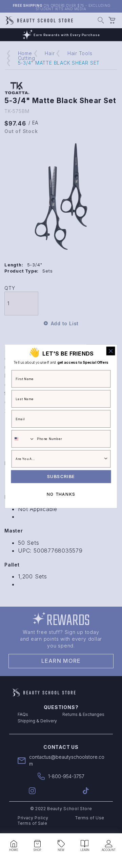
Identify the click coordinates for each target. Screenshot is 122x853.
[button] (13, 843)
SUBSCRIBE (61, 476)
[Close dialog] (110, 351)
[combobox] (23, 438)
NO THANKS (61, 494)
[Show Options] (105, 458)
